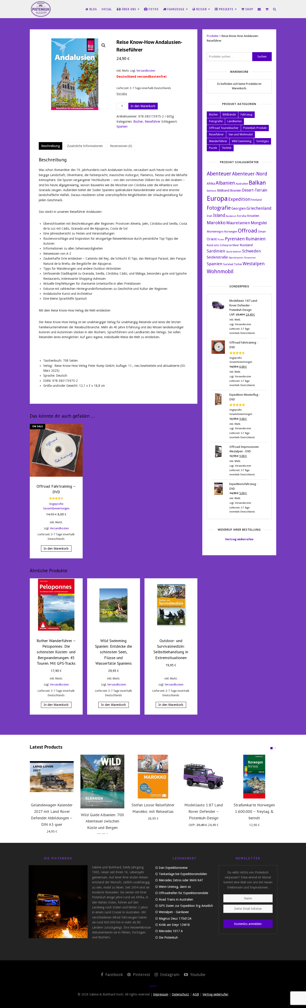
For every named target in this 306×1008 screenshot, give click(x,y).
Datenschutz (180, 994)
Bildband (223, 190)
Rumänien (256, 238)
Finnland (256, 199)
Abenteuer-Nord (249, 174)
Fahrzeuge (175, 9)
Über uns (129, 9)
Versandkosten (145, 70)
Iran (209, 216)
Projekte (226, 9)
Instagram (169, 974)
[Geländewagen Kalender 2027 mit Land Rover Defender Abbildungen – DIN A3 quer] (52, 777)
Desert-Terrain (254, 190)
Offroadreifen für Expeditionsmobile (183, 893)
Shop (248, 9)
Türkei (238, 264)
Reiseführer (152, 121)
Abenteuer (219, 174)
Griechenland (259, 208)
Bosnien (235, 190)
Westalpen (254, 263)
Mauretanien (238, 222)
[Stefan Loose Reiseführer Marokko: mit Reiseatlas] (153, 777)
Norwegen (230, 231)
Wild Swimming (242, 141)
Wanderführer (218, 141)
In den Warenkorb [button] (56, 548)
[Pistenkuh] (41, 9)
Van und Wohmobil (240, 134)
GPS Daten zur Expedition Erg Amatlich (186, 906)
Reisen (201, 9)
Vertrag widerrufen (239, 539)
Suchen (262, 56)
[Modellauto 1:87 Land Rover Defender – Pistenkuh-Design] (204, 777)
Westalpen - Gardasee (174, 912)
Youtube (197, 974)
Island (219, 215)
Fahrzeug (246, 114)
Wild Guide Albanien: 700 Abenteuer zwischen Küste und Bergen (102, 821)
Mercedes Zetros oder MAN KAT (181, 880)
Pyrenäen (235, 238)
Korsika (241, 216)
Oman (262, 231)
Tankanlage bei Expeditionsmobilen (183, 874)
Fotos (153, 9)
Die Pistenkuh (168, 937)
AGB (196, 994)
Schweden (251, 251)
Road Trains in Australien (176, 899)
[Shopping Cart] (267, 9)
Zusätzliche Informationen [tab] (85, 146)
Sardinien (216, 251)
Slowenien (250, 257)
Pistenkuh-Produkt (255, 128)
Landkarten (234, 121)
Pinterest (141, 974)
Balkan (257, 182)
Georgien (238, 209)
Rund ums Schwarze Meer (223, 245)
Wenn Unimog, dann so (175, 886)
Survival (228, 264)
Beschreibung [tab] (50, 146)
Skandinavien (235, 257)
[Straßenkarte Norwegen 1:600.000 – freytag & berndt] (254, 777)
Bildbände (229, 114)
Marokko (216, 222)
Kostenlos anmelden (248, 924)
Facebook (113, 974)
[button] (103, 45)
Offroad (247, 231)
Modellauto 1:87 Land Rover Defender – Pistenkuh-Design (203, 811)
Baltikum (211, 190)
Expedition (239, 199)
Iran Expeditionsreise (173, 867)
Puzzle (213, 147)
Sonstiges (262, 141)
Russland (246, 245)
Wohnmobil (220, 271)
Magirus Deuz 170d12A (175, 918)
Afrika (211, 183)
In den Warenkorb (143, 106)
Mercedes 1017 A (171, 931)
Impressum (160, 994)
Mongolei (259, 223)
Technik (226, 147)
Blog (92, 9)
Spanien (121, 126)
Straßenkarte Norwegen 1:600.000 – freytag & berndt (254, 811)
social (106, 9)
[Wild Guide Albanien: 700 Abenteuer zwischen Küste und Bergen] (102, 781)
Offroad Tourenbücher (224, 128)
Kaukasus (231, 216)
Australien (242, 183)
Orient (212, 239)
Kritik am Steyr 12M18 (174, 925)
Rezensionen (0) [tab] (121, 146)
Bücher (138, 121)
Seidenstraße (217, 257)
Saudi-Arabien (233, 251)
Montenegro (215, 231)
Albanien (225, 183)
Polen (221, 239)
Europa (217, 198)
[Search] (274, 9)
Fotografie (216, 121)
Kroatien (253, 216)
